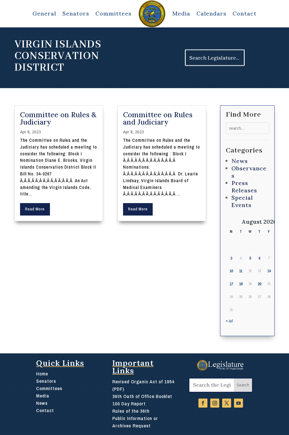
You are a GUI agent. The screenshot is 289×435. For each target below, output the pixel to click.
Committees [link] (49, 388)
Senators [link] (46, 381)
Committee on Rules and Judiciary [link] (157, 118)
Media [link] (181, 13)
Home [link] (42, 373)
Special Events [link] (242, 201)
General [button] (44, 13)
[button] (243, 385)
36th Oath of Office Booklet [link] (142, 396)
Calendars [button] (211, 13)
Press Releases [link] (244, 186)
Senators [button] (75, 13)
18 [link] (240, 283)
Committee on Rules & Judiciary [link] (58, 118)
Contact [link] (245, 13)
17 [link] (231, 283)
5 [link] (250, 258)
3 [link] (231, 258)
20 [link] (259, 283)
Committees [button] (113, 13)
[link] (152, 13)
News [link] (239, 160)
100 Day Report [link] (129, 403)
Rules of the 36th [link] (131, 411)
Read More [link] (35, 209)
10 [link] (231, 270)
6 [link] (259, 258)
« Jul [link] (229, 320)
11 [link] (240, 270)
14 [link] (269, 270)
